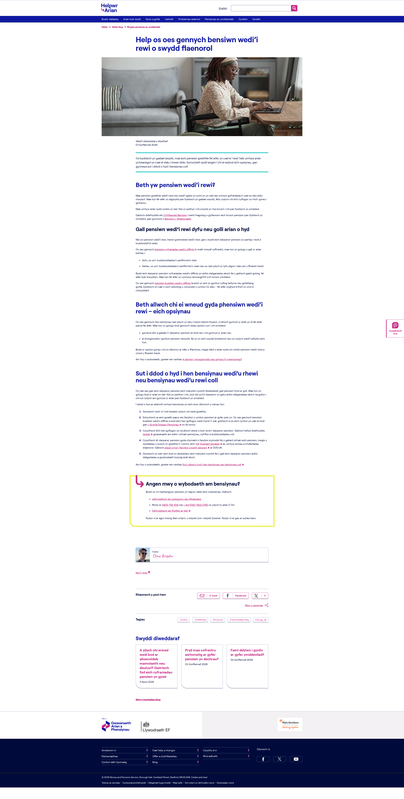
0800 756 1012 (170, 504)
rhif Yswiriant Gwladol (207, 443)
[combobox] (261, 8)
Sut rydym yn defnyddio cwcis (200, 782)
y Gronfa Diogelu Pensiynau (163, 424)
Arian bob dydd (132, 19)
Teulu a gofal (153, 19)
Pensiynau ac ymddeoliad (219, 19)
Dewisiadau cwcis (225, 782)
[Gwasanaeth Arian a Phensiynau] (116, 725)
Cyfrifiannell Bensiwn (175, 215)
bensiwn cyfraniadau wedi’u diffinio (174, 249)
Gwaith (256, 19)
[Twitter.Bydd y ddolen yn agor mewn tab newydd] (279, 759)
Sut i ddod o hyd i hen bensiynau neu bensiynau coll (212, 464)
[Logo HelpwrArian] (111, 7)
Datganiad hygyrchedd (159, 782)
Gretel (146, 434)
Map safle (177, 782)
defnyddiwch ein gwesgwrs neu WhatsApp (176, 498)
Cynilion (243, 19)
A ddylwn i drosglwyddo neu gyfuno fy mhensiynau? (212, 359)
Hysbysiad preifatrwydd (134, 782)
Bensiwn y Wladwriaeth (178, 218)
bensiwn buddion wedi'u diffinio (173, 283)
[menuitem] (110, 19)
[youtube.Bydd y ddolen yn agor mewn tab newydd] (296, 759)
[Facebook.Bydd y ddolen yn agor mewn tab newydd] (263, 759)
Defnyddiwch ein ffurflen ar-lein (170, 510)
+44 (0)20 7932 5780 (196, 504)
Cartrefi (169, 19)
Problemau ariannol (189, 19)
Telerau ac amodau (111, 782)
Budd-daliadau (110, 19)
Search (294, 8)
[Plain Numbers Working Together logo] (289, 725)
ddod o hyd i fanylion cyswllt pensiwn (186, 447)
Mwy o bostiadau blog (148, 699)
